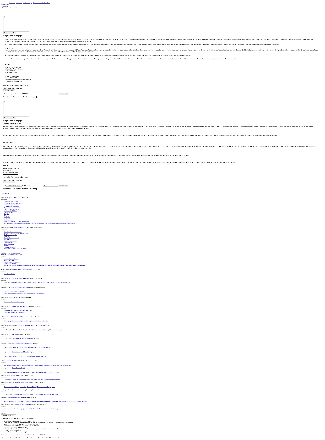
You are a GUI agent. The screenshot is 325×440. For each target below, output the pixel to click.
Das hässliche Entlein (12, 232)
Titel (4, 93)
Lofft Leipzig (15, 334)
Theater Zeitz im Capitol (18, 368)
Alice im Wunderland (9, 247)
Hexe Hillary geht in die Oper (12, 206)
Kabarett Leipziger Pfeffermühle (20, 352)
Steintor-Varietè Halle (17, 360)
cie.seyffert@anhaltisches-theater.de (20, 79)
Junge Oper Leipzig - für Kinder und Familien (16, 221)
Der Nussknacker (8, 220)
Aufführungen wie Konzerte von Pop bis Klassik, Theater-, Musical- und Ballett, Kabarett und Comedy (31, 372)
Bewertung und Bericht (9, 33)
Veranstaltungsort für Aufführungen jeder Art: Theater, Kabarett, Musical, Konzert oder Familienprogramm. (32, 408)
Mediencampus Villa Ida (18, 397)
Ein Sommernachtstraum (13, 203)
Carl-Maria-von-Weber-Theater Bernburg (23, 382)
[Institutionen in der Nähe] (2, 199)
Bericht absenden (63, 93)
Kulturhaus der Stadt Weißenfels (22, 404)
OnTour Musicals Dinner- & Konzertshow (10, 253)
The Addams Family (9, 244)
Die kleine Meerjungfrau (10, 235)
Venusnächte (7, 239)
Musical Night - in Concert (11, 259)
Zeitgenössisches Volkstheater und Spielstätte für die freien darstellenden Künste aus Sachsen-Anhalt (31, 394)
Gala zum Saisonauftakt (10, 241)
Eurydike (6, 214)
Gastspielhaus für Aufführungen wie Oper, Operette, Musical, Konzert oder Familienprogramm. (29, 387)
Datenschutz (19, 3)
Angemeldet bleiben (7, 415)
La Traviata (7, 217)
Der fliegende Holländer (10, 211)
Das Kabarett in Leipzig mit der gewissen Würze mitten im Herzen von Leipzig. (25, 356)
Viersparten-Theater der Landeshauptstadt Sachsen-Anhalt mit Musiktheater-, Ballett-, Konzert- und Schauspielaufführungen (37, 282)
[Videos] (1, 199)
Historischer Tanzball (9, 274)
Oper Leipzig (14, 197)
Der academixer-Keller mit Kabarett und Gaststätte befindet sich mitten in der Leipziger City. (28, 347)
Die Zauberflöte (8, 212)
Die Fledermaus (8, 242)
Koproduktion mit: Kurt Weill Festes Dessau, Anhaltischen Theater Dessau (24, 293)
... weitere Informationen (10, 174)
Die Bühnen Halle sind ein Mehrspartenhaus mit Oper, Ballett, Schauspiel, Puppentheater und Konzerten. (32, 379)
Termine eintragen (27, 3)
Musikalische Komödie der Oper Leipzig (15, 248)
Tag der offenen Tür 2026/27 (12, 208)
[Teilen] (4, 199)
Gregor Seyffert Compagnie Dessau (20, 287)
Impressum (12, 3)
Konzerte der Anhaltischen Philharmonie (15, 312)
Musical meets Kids (9, 260)
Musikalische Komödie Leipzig (20, 227)
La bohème (7, 218)
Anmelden (47, 3)
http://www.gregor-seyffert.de (13, 81)
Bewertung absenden (9, 90)
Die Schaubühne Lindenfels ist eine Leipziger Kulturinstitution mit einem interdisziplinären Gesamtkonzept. (33, 330)
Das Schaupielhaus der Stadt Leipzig (14, 302)
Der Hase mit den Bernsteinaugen (16, 233)
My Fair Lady (8, 245)
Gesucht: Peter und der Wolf (11, 238)
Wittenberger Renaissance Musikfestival (21, 269)
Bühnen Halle (14, 375)
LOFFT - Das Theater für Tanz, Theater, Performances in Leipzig (21, 338)
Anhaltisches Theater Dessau (19, 306)
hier (36, 418)
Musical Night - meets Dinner (12, 262)
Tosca (5, 215)
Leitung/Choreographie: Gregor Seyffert (15, 291)
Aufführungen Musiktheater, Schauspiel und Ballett (17, 310)
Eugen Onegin (11, 201)
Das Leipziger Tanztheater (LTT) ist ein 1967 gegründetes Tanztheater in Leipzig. (26, 321)
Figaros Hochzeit (11, 204)
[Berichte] (6, 199)
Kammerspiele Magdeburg (19, 390)
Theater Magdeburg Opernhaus (20, 278)
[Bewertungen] (5, 199)
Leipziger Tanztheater (16, 316)
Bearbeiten (5, 193)
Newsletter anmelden (38, 3)
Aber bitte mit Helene (10, 263)
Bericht (24, 93)
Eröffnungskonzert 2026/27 (11, 209)
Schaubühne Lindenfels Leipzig (26, 325)
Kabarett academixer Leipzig (20, 343)
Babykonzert (7, 236)
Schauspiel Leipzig (17, 297)
